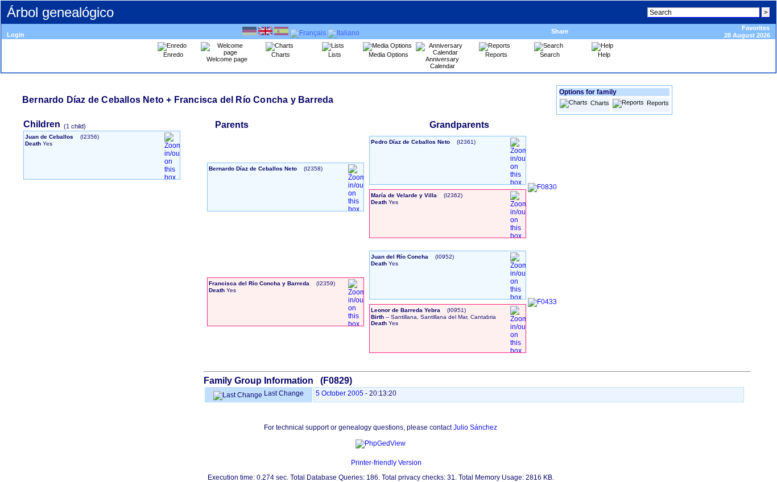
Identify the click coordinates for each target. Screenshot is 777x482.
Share (559, 31)
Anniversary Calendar (442, 62)
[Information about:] (345, 463)
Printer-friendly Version (386, 463)
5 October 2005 (339, 393)
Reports (658, 102)
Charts (599, 102)
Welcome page (226, 59)
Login (15, 34)
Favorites (756, 27)
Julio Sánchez (475, 427)
